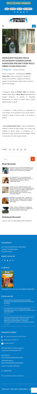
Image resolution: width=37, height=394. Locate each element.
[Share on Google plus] (21, 149)
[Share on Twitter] (13, 149)
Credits (30, 389)
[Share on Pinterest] (25, 149)
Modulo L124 (5, 389)
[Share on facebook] (10, 149)
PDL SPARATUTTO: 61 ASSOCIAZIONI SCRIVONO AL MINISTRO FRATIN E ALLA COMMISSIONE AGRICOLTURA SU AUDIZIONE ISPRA (19, 310)
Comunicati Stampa (19, 69)
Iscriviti (12, 9)
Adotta (19, 9)
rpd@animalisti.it (22, 389)
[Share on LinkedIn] (17, 149)
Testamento (28, 9)
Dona (7, 9)
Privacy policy (14, 389)
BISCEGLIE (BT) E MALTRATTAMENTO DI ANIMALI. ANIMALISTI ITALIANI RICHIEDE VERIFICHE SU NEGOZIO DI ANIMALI (19, 301)
